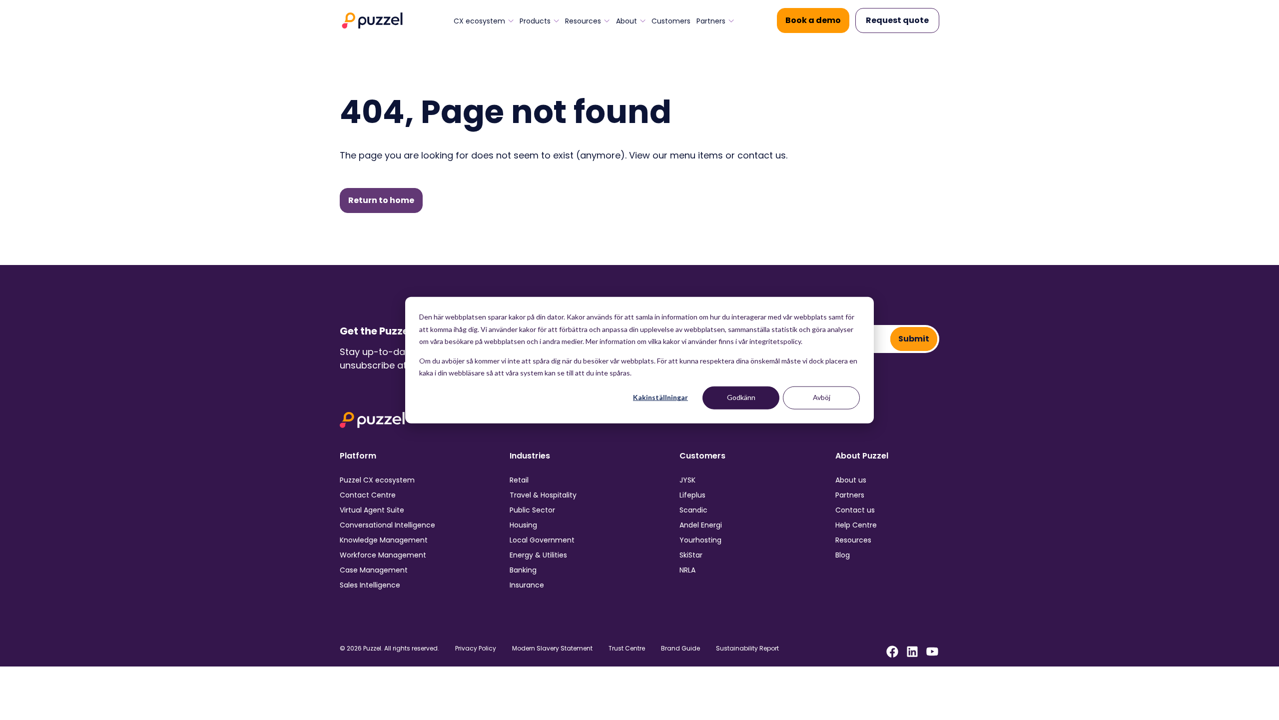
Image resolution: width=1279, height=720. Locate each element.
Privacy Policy (475, 648)
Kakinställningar (660, 397)
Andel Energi (700, 525)
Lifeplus (692, 495)
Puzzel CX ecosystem (377, 480)
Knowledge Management (384, 540)
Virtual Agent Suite (372, 510)
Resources (583, 21)
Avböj (821, 397)
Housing (523, 525)
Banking (523, 570)
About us (850, 480)
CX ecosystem (479, 21)
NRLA (687, 570)
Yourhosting (700, 540)
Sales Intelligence (370, 585)
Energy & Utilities (538, 555)
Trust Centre (627, 648)
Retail (519, 480)
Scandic (693, 510)
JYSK (687, 480)
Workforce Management (383, 555)
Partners (710, 21)
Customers (670, 21)
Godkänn (741, 397)
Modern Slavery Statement (552, 648)
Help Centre (856, 525)
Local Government (542, 540)
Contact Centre (368, 495)
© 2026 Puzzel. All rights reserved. (389, 648)
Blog (842, 555)
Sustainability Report (747, 648)
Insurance (527, 585)
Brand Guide (680, 648)
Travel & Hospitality (543, 495)
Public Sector (532, 510)
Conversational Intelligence (387, 525)
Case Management (374, 570)
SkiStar (690, 555)
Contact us (855, 510)
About (626, 21)
